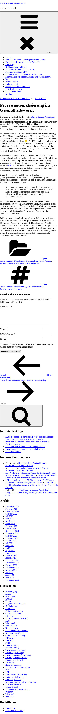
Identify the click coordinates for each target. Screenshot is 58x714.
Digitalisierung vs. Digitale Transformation (23, 74)
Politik (8, 643)
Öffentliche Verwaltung (15, 635)
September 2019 (12, 580)
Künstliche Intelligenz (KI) (16, 618)
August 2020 (10, 570)
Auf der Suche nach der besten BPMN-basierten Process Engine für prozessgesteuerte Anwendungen (29, 438)
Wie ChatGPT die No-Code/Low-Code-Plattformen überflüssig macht (31, 476)
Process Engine (11, 645)
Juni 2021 (9, 545)
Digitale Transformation (15, 604)
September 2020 (12, 567)
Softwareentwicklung (14, 677)
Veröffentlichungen (13, 89)
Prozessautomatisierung (15, 650)
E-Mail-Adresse (7, 334)
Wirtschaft (9, 694)
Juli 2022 (9, 516)
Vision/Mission (11, 81)
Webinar (9, 692)
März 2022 (10, 523)
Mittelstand (10, 623)
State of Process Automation (43, 117)
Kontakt (8, 94)
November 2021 (12, 533)
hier (10, 165)
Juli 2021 (9, 543)
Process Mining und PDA (16, 72)
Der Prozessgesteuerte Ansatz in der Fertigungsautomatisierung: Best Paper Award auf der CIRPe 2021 (31, 492)
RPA (7, 670)
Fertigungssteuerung (14, 611)
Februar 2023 (11, 509)
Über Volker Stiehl (13, 91)
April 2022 (10, 521)
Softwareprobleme (13, 679)
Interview (9, 616)
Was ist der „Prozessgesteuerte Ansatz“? (22, 62)
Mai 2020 (9, 577)
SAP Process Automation (16, 674)
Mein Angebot (11, 84)
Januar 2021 (10, 558)
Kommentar (6, 307)
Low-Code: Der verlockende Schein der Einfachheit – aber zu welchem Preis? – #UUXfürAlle (30, 474)
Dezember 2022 (12, 511)
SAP (7, 672)
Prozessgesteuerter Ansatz (11, 289)
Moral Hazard (11, 626)
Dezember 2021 (12, 531)
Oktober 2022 (11, 514)
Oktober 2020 (11, 565)
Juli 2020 (9, 572)
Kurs (7, 621)
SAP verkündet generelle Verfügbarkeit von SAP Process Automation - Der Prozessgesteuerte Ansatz (29, 481)
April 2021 (10, 550)
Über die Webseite (13, 684)
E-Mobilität (10, 608)
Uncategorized (33, 263)
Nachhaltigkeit (11, 628)
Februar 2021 (11, 555)
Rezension (9, 662)
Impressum (10, 708)
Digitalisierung (20, 261)
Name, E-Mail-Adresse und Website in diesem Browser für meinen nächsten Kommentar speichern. (26, 345)
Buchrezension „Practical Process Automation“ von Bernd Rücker (26, 464)
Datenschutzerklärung (14, 710)
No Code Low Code (14, 633)
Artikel (8, 594)
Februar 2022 (11, 526)
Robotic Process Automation (17, 667)
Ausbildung (10, 596)
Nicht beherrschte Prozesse (16, 630)
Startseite (9, 57)
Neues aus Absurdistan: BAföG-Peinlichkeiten (25, 446)
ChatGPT (9, 599)
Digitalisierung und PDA (16, 67)
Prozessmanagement (14, 660)
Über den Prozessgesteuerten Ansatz (20, 682)
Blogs (7, 79)
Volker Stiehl (40, 98)
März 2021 (10, 553)
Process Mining (12, 648)
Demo (8, 601)
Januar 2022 (10, 528)
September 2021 (12, 538)
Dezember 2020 (12, 560)
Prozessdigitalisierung (14, 652)
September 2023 (12, 506)
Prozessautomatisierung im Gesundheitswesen (25, 449)
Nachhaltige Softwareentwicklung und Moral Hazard (28, 77)
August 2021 (10, 541)
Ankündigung (11, 591)
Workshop (9, 697)
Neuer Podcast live (13, 451)
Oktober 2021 (11, 536)
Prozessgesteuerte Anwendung (13, 263)
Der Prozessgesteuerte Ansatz (12, 3)
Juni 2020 (9, 575)
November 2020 (12, 563)
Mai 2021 (9, 548)
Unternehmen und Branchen (17, 689)
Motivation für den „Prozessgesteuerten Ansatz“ (25, 59)
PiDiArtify (9, 64)
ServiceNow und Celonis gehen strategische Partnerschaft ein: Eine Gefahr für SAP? (31, 485)
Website (3, 339)
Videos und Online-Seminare (17, 86)
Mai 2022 (9, 519)
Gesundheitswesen (36, 261)
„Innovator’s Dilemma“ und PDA (19, 69)
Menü (49, 52)
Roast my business (13, 665)
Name (3, 329)
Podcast (48, 261)
